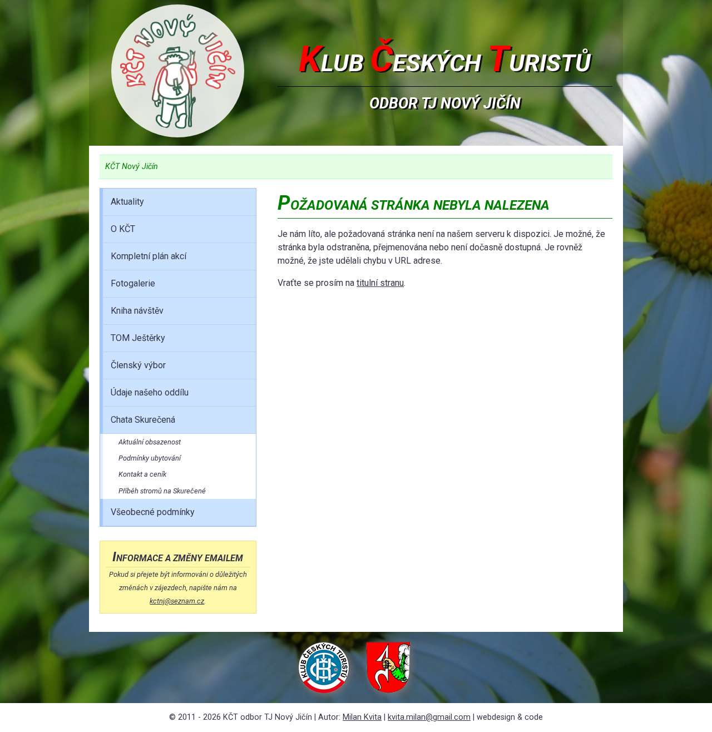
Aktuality (127, 201)
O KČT (123, 229)
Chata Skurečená (143, 419)
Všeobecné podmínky (153, 512)
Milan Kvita (362, 717)
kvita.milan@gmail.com (429, 717)
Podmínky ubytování (149, 458)
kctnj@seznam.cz (177, 601)
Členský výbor (138, 365)
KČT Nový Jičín (131, 166)
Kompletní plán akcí (148, 256)
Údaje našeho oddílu (150, 392)
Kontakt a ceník (142, 474)
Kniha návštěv (137, 310)
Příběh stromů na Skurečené (162, 491)
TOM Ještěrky (138, 338)
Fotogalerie (133, 283)
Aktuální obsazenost (149, 442)
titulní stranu (380, 283)
